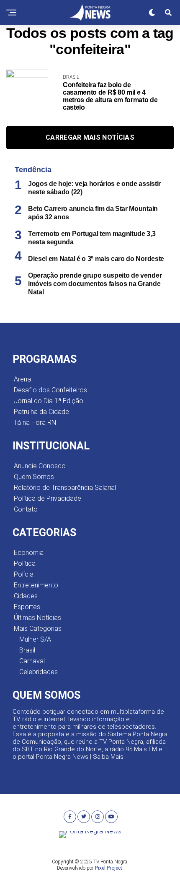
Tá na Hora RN (35, 422)
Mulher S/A (35, 639)
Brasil (27, 650)
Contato (26, 509)
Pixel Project (108, 868)
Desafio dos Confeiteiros (50, 390)
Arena (22, 379)
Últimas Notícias (37, 618)
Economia (29, 553)
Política (25, 563)
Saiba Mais (108, 756)
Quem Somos (34, 477)
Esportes (27, 607)
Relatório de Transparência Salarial (65, 488)
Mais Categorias (38, 628)
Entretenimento (36, 585)
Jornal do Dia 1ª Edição (48, 401)
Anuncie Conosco (40, 466)
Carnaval (32, 661)
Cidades (26, 596)
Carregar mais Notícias (90, 137)
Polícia (23, 574)
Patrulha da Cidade (41, 412)
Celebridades (38, 672)
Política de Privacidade (47, 498)
